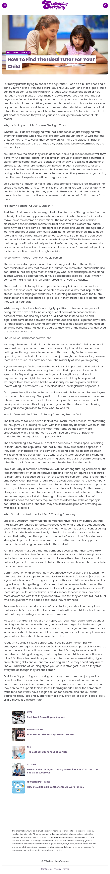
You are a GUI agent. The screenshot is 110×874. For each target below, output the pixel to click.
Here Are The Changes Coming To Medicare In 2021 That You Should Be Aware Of (62, 771)
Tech (29, 747)
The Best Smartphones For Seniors (47, 752)
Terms (65, 869)
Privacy (57, 869)
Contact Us (46, 869)
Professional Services (18, 53)
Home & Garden (35, 729)
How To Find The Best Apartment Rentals (51, 734)
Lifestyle (31, 764)
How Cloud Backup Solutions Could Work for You (55, 787)
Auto (30, 712)
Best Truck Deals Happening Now (46, 717)
